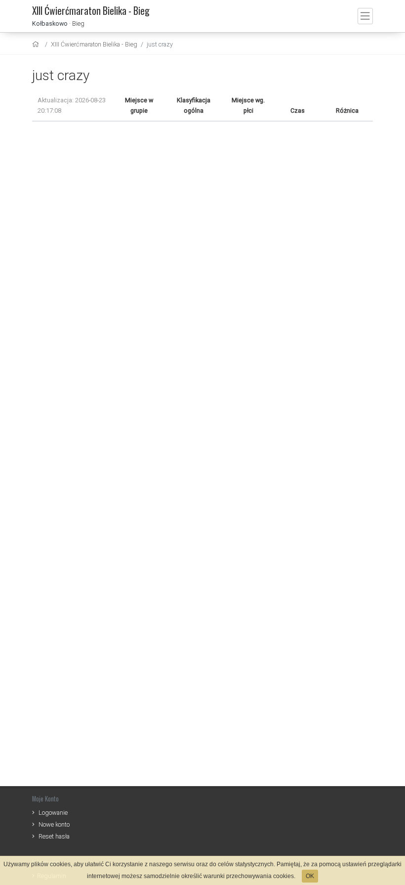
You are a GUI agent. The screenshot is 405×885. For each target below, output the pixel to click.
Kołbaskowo (50, 23)
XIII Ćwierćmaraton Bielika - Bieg (94, 44)
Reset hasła (54, 836)
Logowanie (53, 812)
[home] (36, 44)
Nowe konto (54, 824)
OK (310, 876)
